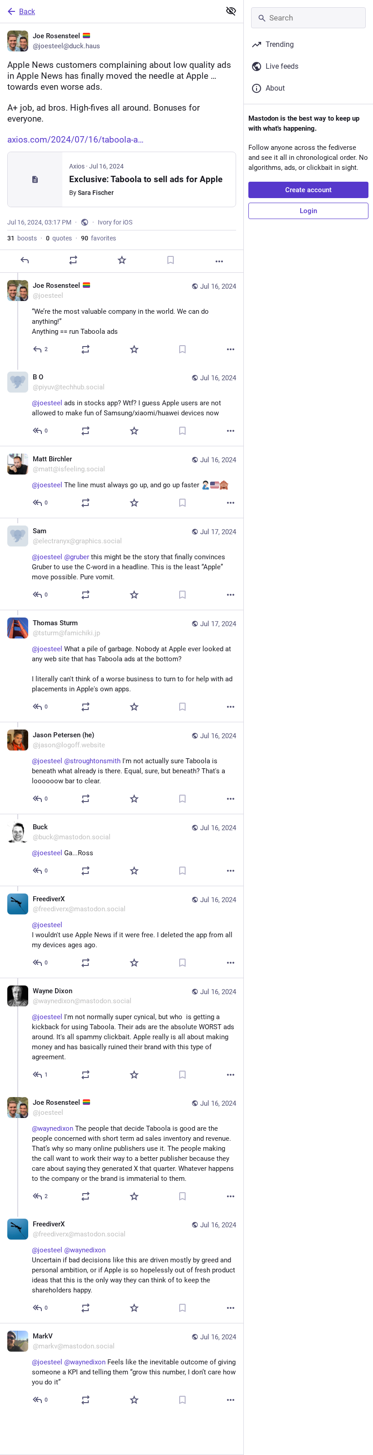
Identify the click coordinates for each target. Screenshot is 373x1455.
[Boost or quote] (73, 260)
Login (308, 211)
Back (27, 11)
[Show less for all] (231, 11)
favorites (98, 238)
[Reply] (24, 260)
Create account (308, 190)
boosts (22, 238)
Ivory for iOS (115, 222)
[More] (219, 261)
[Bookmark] (170, 260)
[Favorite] (121, 260)
